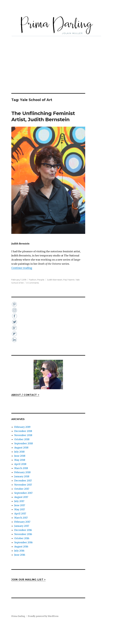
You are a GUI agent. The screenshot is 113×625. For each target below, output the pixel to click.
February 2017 (22, 521)
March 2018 (21, 468)
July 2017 (19, 501)
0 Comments (32, 283)
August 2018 (21, 447)
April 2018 (20, 464)
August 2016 (21, 546)
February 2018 (22, 472)
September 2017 (23, 492)
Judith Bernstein (54, 279)
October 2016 (21, 538)
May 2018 (19, 459)
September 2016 (23, 542)
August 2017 (21, 497)
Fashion (32, 279)
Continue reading (21, 267)
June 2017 (19, 505)
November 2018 (23, 435)
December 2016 (23, 530)
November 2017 (23, 484)
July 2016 (19, 550)
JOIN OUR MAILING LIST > (28, 579)
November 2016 (23, 534)
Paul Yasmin (69, 279)
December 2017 (23, 480)
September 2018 (23, 443)
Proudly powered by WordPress (43, 616)
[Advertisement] (57, 71)
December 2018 (23, 431)
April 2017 (20, 513)
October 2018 (21, 439)
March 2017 (21, 517)
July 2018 (19, 451)
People (40, 279)
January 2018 (21, 476)
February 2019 (22, 426)
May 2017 (19, 509)
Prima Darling (18, 616)
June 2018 (19, 455)
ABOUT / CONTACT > (25, 394)
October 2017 (21, 488)
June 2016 (19, 554)
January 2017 (21, 525)
